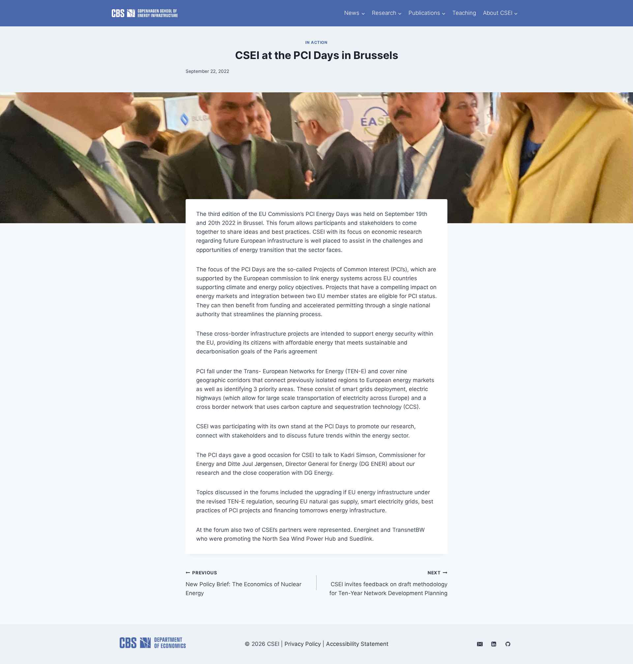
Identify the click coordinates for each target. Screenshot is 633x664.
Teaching (464, 13)
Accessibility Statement (357, 644)
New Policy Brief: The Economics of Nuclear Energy (243, 583)
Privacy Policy (303, 644)
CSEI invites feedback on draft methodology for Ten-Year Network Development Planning (388, 583)
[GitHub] (507, 644)
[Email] (479, 644)
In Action (316, 42)
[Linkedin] (493, 644)
